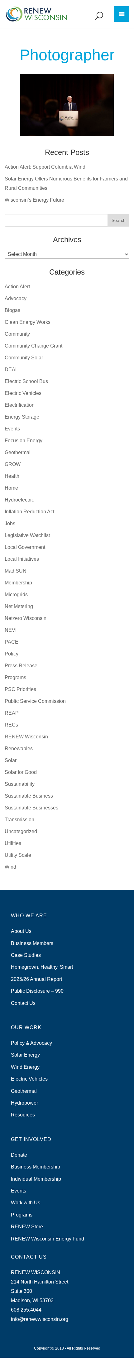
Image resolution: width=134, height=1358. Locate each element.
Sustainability (20, 784)
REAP (12, 713)
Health (12, 476)
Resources (23, 1114)
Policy (11, 653)
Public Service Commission (35, 701)
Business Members (32, 943)
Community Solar (24, 357)
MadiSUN (15, 570)
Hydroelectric (19, 499)
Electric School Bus (26, 381)
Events (12, 428)
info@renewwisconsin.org (39, 1319)
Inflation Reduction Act (29, 511)
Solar (11, 760)
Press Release (21, 665)
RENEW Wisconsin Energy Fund (47, 1238)
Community (17, 334)
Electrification (20, 405)
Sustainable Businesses (31, 807)
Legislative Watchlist (27, 535)
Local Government (25, 547)
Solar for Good (21, 772)
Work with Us (25, 1202)
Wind (10, 867)
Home (11, 488)
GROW (13, 464)
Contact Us (23, 1003)
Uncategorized (21, 831)
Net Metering (19, 606)
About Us (21, 931)
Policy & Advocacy (31, 1043)
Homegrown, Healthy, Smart (42, 967)
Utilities (13, 843)
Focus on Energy (23, 440)
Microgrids (16, 594)
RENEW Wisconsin (26, 736)
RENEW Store (27, 1226)
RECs (11, 724)
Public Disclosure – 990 (37, 991)
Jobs (10, 523)
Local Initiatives (22, 559)
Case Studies (26, 955)
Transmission (19, 819)
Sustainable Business (29, 796)
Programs (15, 677)
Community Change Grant (33, 345)
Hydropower (24, 1103)
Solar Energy (25, 1055)
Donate (19, 1155)
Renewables (19, 748)
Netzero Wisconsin (25, 618)
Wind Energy (25, 1067)
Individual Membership (36, 1179)
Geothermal (18, 452)
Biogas (12, 310)
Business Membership (35, 1166)
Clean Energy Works (27, 322)
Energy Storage (22, 417)
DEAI (11, 369)
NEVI (11, 630)
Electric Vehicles (23, 393)
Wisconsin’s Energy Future (34, 200)
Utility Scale (18, 855)
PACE (11, 642)
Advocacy (15, 298)
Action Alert (17, 286)
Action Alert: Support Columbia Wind (45, 167)
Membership (18, 582)
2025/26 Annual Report (36, 979)
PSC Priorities (20, 689)
